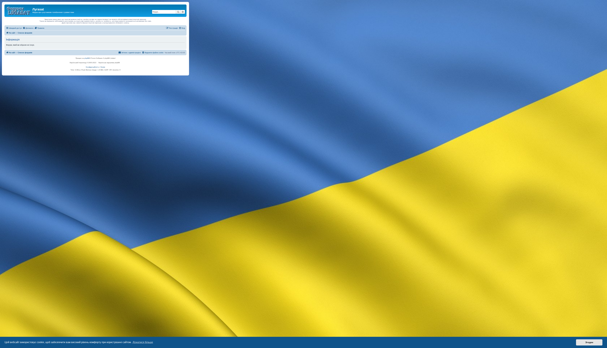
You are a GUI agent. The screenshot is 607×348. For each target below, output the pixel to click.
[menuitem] (28, 28)
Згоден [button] (589, 342)
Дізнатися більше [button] (143, 342)
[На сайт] (18, 10)
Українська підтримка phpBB (109, 62)
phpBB (86, 58)
